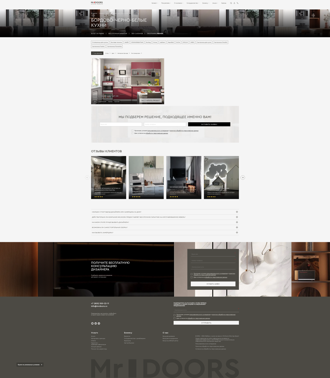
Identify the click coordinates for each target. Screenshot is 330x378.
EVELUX (185, 42)
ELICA (178, 42)
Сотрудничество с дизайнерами (134, 338)
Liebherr (162, 42)
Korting (148, 42)
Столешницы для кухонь (100, 42)
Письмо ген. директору (99, 349)
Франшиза (127, 340)
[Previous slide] (87, 177)
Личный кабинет (96, 346)
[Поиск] (231, 3)
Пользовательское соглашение (205, 343)
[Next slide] (243, 177)
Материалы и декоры (98, 338)
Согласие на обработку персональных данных (210, 349)
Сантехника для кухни (204, 42)
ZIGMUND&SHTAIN (137, 42)
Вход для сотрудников (170, 338)
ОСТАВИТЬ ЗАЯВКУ (209, 124)
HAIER (126, 42)
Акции (215, 3)
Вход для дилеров (169, 336)
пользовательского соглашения (157, 130)
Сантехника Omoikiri (220, 42)
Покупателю (165, 3)
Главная (95, 13)
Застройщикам (129, 343)
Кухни (107, 13)
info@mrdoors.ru (99, 306)
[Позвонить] (237, 3)
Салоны (223, 3)
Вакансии (127, 336)
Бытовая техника (116, 42)
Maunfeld (171, 42)
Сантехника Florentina (114, 46)
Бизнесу (205, 3)
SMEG (192, 42)
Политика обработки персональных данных (209, 346)
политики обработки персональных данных (184, 130)
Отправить (206, 323)
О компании (178, 3)
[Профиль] (234, 3)
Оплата (93, 340)
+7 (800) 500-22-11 (100, 303)
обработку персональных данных (157, 133)
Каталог (154, 3)
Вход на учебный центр (170, 340)
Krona (155, 42)
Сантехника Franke (98, 46)
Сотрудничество (192, 3)
